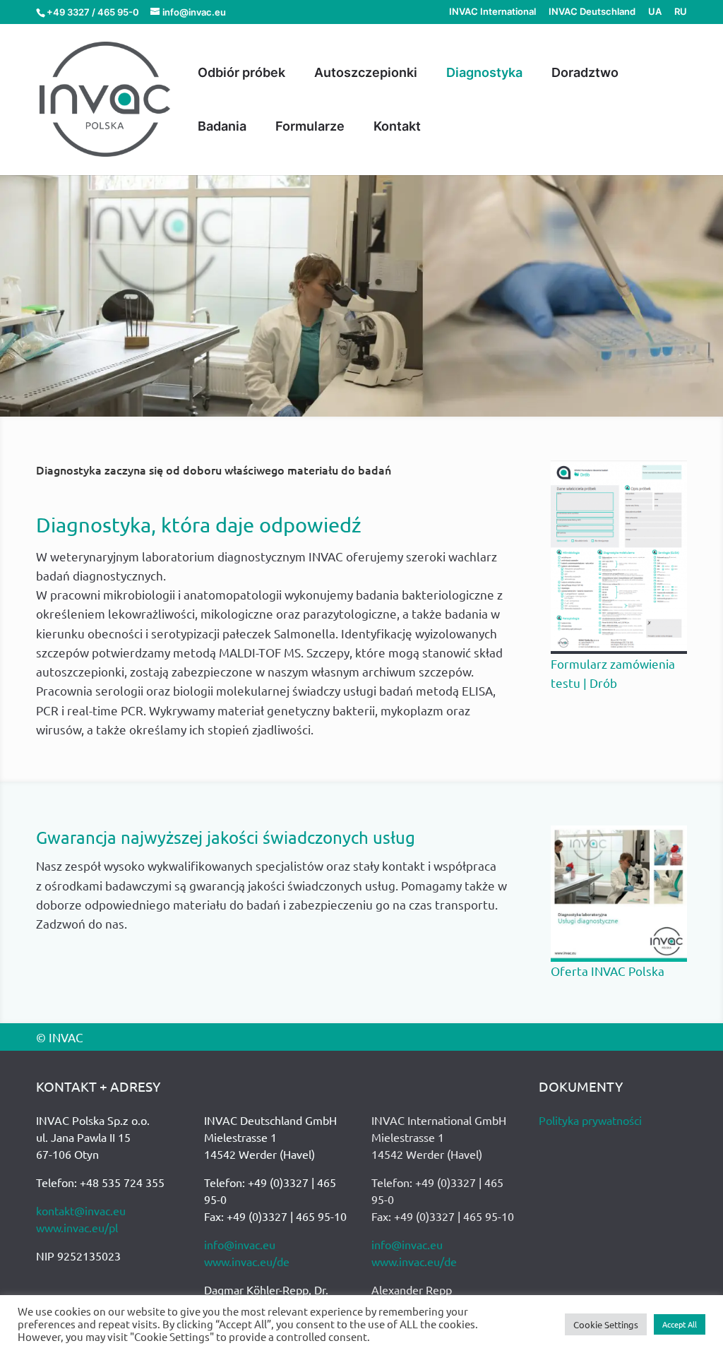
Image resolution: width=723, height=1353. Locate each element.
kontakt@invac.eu (81, 1210)
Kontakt (397, 127)
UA (655, 12)
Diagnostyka (484, 74)
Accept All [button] (679, 1324)
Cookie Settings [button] (605, 1324)
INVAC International (492, 12)
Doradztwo (585, 74)
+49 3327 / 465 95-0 (93, 12)
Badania (222, 127)
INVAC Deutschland (592, 12)
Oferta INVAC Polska (607, 970)
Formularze (310, 127)
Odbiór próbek (241, 74)
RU (680, 12)
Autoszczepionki (365, 74)
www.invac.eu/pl (77, 1227)
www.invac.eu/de (246, 1261)
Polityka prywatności (590, 1120)
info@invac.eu (239, 1244)
